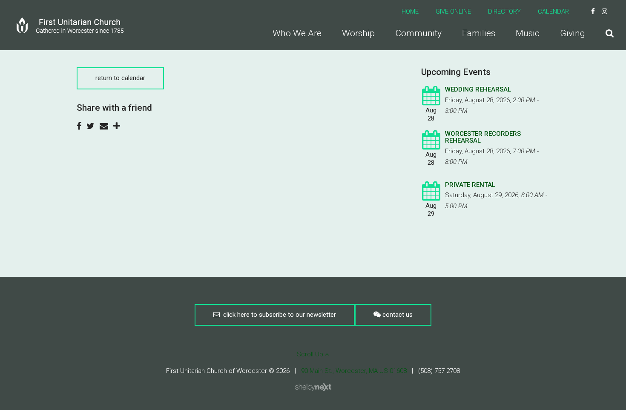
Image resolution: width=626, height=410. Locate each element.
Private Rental (470, 185)
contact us (397, 314)
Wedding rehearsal (478, 89)
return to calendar (120, 78)
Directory (504, 11)
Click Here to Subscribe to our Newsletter (278, 314)
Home (410, 11)
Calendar (553, 11)
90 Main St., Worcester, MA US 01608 (354, 371)
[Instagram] (604, 11)
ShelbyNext (313, 387)
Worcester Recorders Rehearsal (483, 137)
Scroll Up (311, 354)
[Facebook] (593, 11)
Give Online (453, 11)
